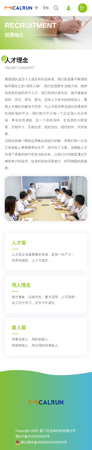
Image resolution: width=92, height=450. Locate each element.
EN (46, 8)
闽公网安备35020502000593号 (43, 442)
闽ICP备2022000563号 (33, 436)
